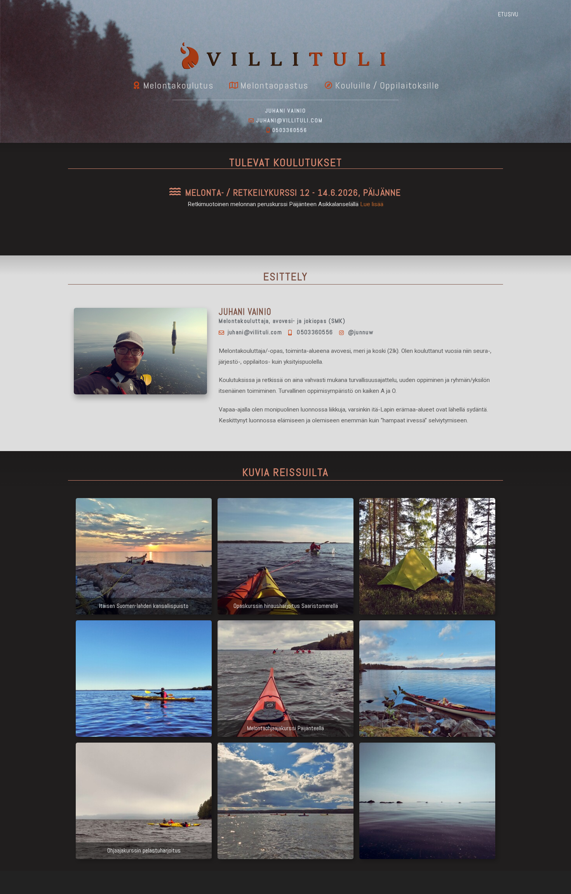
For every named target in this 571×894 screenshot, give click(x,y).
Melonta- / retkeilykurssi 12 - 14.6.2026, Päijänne (293, 192)
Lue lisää (371, 204)
